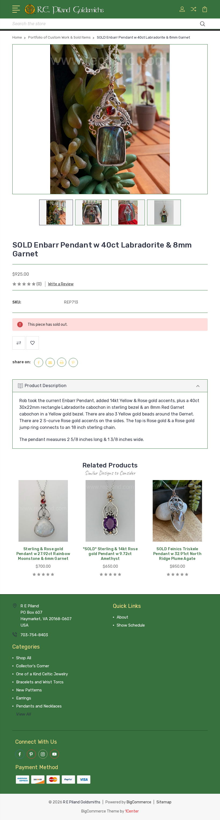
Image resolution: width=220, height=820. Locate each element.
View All (23, 714)
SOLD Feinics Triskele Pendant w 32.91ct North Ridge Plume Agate (177, 554)
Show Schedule (131, 625)
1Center (132, 811)
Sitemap (163, 802)
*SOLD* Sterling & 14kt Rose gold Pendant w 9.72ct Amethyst (110, 554)
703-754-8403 (34, 634)
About (122, 617)
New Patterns (29, 690)
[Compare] (193, 12)
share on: (21, 362)
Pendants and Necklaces (39, 706)
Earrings (23, 698)
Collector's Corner (32, 666)
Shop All (23, 658)
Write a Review (61, 284)
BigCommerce (139, 802)
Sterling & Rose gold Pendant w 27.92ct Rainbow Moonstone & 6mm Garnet (43, 554)
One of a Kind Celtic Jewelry (42, 674)
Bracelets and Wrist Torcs (40, 682)
